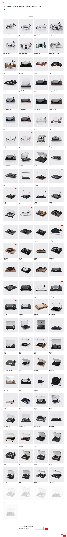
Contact (40, 6)
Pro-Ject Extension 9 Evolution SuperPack (8, 370)
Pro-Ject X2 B (20, 407)
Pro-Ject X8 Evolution (36, 407)
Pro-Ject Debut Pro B (36, 333)
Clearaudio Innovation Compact (22, 146)
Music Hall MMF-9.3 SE (36, 277)
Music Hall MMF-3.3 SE (6, 258)
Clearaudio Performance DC (6, 165)
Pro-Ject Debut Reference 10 (6, 351)
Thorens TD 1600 (36, 463)
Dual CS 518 (4, 202)
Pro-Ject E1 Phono (36, 351)
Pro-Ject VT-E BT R (51, 389)
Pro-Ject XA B (50, 407)
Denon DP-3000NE (21, 165)
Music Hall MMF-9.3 (21, 277)
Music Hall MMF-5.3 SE (36, 258)
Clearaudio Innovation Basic (6, 146)
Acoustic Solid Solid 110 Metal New (7, 34)
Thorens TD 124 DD (5, 463)
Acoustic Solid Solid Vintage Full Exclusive (54, 53)
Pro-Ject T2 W (5, 389)
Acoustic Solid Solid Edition (52, 34)
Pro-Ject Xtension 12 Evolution (22, 426)
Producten (14, 6)
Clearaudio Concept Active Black (37, 90)
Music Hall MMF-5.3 (21, 258)
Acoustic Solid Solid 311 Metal (37, 34)
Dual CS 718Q (50, 202)
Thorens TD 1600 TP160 (52, 463)
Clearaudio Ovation (51, 146)
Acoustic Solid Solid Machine (6, 53)
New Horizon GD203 (5, 314)
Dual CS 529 (20, 202)
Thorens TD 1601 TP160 (21, 482)
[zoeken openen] (61, 3)
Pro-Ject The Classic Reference (22, 389)
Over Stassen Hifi (9, 6)
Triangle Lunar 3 (5, 519)
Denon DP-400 (50, 165)
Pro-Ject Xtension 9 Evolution (37, 426)
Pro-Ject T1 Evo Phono (51, 370)
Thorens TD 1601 (5, 482)
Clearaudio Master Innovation (37, 146)
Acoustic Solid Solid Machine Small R (23, 53)
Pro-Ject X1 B (5, 407)
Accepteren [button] (64, 535)
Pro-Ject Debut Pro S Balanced (52, 333)
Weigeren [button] (61, 535)
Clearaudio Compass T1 (21, 90)
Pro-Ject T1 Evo (20, 370)
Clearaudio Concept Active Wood (22, 109)
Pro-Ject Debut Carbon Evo (52, 314)
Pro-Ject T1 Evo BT (36, 370)
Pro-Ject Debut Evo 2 (5, 333)
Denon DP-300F (35, 165)
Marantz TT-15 (20, 221)
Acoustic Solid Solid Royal (37, 53)
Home (4, 6)
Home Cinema (28, 6)
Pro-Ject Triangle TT (36, 389)
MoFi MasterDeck (51, 221)
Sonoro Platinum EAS (51, 426)
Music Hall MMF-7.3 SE (6, 277)
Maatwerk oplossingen (34, 6)
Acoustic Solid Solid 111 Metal (22, 34)
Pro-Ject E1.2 (50, 351)
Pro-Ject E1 (20, 351)
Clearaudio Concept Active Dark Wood (53, 90)
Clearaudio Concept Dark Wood (52, 109)
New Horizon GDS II (36, 314)
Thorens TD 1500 (21, 463)
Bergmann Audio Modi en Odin (6, 90)
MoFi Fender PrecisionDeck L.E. (37, 221)
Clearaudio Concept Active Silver (7, 109)
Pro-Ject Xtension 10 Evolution (6, 426)
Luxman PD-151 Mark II (6, 221)
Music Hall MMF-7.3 (51, 258)
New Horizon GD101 (51, 277)
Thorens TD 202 (51, 482)
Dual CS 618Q (35, 202)
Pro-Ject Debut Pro (21, 333)
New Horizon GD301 (21, 314)
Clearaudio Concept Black (37, 109)
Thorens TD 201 (36, 482)
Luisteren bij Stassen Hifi (20, 6)
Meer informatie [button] (19, 535)
